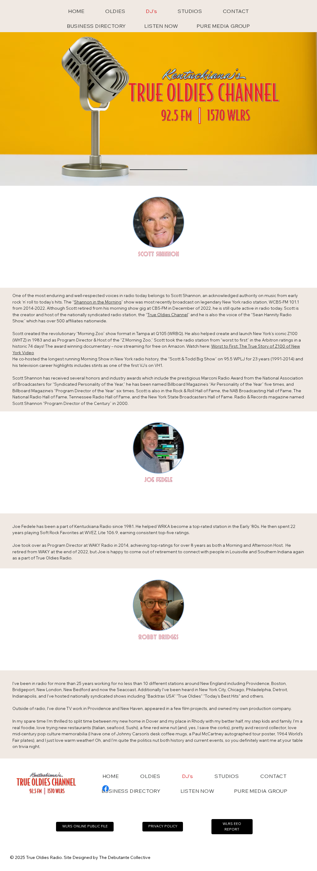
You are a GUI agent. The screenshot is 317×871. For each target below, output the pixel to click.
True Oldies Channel (167, 314)
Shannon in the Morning (97, 302)
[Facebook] (105, 788)
